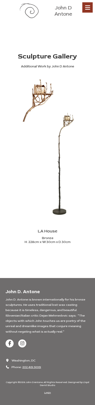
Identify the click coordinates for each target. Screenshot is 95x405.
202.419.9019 (31, 367)
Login (47, 392)
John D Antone (63, 11)
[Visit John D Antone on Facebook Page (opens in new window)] (10, 343)
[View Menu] (87, 7)
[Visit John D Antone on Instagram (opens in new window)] (22, 343)
